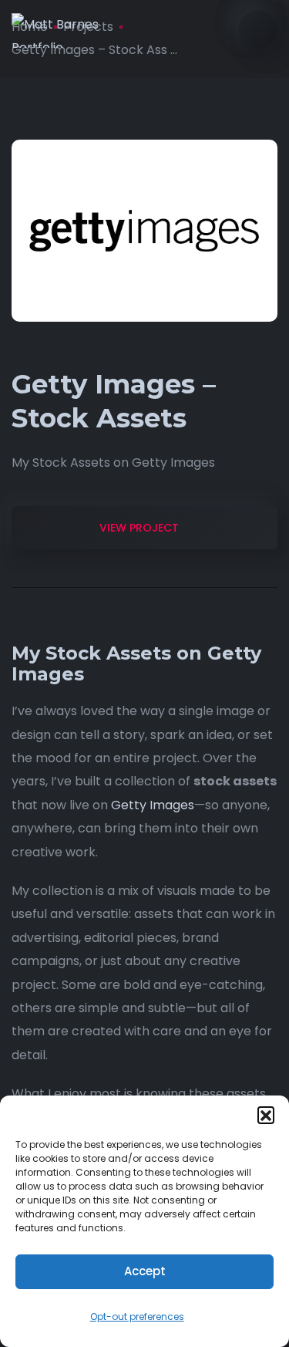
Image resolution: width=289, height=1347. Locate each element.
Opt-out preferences (137, 1316)
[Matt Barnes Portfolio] (72, 30)
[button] (266, 1114)
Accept (145, 1271)
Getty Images (152, 805)
